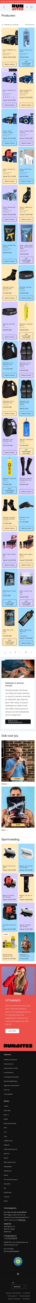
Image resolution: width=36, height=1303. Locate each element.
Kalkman (7, 1145)
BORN (6, 1119)
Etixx (5, 1136)
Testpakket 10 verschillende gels (25, 955)
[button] (4, 7)
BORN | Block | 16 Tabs (9, 591)
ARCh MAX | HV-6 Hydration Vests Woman (25, 403)
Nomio (6, 1175)
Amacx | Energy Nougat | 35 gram (8, 131)
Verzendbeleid (26, 1298)
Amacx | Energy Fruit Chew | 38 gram (26, 91)
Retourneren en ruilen (11, 1068)
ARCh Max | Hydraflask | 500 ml (9, 479)
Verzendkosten (9, 1072)
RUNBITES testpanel (10, 1059)
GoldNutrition (8, 1140)
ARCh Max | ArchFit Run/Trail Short (8, 288)
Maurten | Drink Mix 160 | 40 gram (25, 925)
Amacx (6, 1106)
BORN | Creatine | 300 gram (26, 591)
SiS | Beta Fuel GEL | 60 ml (9, 925)
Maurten (6, 1153)
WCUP (6, 1201)
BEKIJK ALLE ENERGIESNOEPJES (15, 721)
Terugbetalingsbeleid (24, 1296)
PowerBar (7, 1184)
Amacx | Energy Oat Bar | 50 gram (26, 131)
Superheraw (8, 1192)
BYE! (5, 1127)
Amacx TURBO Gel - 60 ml (9, 50)
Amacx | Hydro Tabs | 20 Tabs (26, 170)
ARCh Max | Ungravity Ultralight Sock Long (26, 479)
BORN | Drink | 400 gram (8, 630)
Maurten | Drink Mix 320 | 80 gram (8, 896)
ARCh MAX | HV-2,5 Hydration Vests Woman (25, 364)
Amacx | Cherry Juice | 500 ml (26, 50)
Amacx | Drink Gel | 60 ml (9, 91)
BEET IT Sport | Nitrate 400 (9, 555)
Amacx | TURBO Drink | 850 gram (9, 246)
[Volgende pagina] (31, 652)
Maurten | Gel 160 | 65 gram (26, 896)
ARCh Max (7, 1110)
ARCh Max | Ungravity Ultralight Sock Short (9, 518)
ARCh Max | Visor (25, 517)
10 (26, 652)
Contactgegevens (12, 1296)
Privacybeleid (8, 1094)
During (4, 784)
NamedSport (8, 1166)
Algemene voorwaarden (11, 1085)
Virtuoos (6, 1197)
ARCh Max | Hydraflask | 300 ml (26, 440)
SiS (5, 1188)
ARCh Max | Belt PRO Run (9, 324)
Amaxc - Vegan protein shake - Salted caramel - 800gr (26, 247)
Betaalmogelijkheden (10, 1081)
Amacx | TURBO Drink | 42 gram (26, 208)
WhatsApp (21, 1220)
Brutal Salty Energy (10, 1123)
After (3, 830)
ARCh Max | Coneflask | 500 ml (26, 324)
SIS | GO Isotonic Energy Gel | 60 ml (8, 955)
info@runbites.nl (11, 1236)
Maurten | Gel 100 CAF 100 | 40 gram (26, 866)
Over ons (7, 1090)
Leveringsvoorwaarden (11, 1077)
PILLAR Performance (10, 1179)
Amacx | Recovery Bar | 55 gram (9, 208)
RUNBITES (18, 1293)
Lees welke (12, 1031)
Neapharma (7, 1171)
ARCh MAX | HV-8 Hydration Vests (8, 440)
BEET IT (6, 1115)
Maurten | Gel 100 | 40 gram (9, 866)
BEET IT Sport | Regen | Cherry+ (26, 555)
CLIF (5, 1132)
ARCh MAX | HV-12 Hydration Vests (8, 363)
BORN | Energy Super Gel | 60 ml (25, 630)
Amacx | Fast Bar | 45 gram (9, 170)
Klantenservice (8, 1064)
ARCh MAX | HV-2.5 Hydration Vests (8, 402)
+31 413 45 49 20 (11, 1238)
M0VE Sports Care (10, 1162)
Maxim (6, 1158)
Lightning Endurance (10, 1149)
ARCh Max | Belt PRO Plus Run (25, 288)
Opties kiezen (10, 64)
